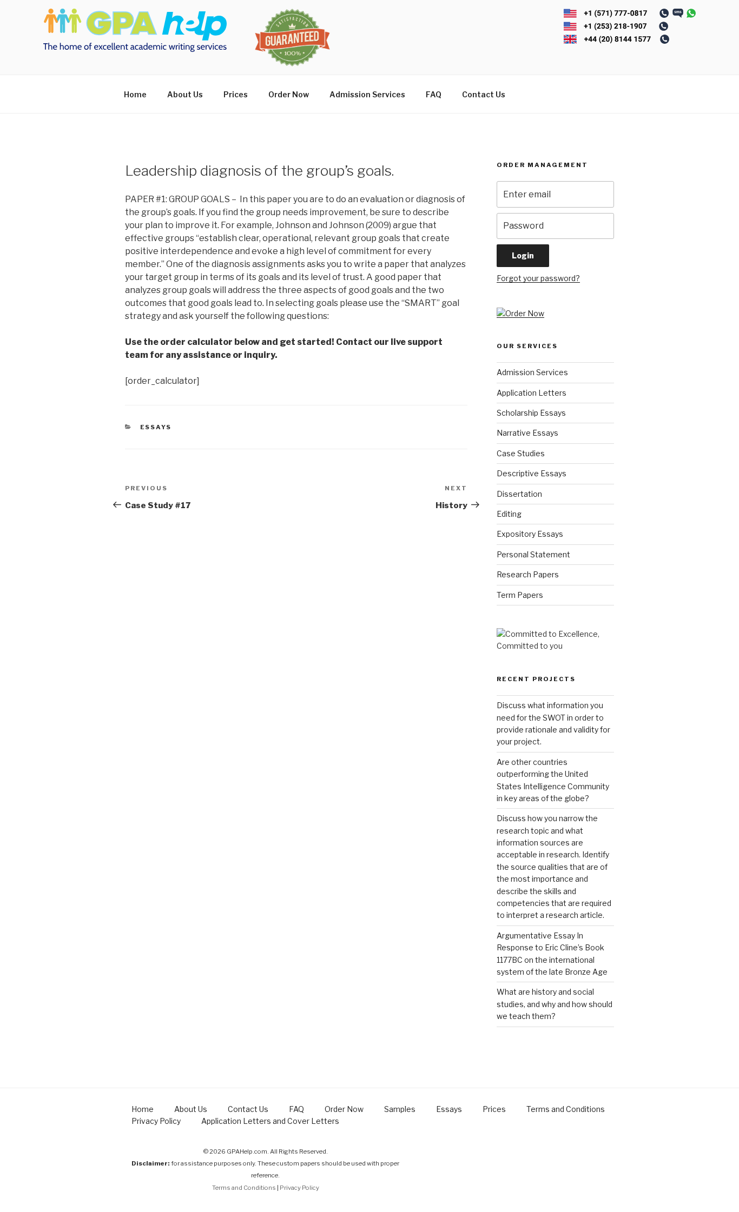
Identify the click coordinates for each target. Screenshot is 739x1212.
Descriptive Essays (531, 473)
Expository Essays (530, 533)
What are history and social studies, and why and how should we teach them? (554, 1004)
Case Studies (521, 453)
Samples (399, 1109)
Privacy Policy (156, 1121)
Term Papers (520, 595)
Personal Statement (533, 554)
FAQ (433, 94)
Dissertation (519, 493)
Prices (235, 94)
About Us (185, 94)
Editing (509, 513)
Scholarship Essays (531, 412)
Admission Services (367, 94)
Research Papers (528, 574)
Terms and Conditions (565, 1109)
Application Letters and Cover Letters (270, 1121)
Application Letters (531, 392)
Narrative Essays (527, 432)
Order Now (288, 94)
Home (135, 94)
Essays (156, 427)
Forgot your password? (538, 278)
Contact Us (483, 94)
